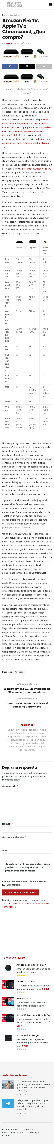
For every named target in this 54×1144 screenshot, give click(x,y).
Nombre (8, 823)
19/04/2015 (26, 43)
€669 (47, 989)
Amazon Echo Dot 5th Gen (31, 964)
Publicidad (27, 1129)
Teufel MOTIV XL (25, 981)
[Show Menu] (50, 4)
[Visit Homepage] (14, 4)
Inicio (4, 15)
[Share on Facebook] (10, 66)
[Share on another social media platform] (44, 66)
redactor (11, 43)
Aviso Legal (33, 1132)
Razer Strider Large (27, 1035)
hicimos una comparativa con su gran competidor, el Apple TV (26, 142)
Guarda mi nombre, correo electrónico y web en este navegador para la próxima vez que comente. (27, 867)
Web (5, 850)
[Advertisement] (27, 931)
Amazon (19, 672)
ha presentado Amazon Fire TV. (35, 168)
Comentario (10, 786)
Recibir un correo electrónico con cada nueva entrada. (24, 883)
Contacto (6, 1135)
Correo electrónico (14, 837)
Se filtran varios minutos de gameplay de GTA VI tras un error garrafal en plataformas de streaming (33, 1086)
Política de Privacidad (13, 1132)
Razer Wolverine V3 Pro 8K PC (33, 1015)
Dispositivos (15, 15)
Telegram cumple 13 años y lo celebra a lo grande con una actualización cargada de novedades (32, 1105)
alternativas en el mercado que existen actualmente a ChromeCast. (26, 131)
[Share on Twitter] (27, 66)
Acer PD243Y (23, 998)
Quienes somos (10, 1129)
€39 (26, 1046)
